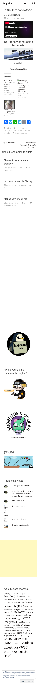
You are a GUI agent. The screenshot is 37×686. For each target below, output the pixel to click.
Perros (21, 633)
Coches (24, 128)
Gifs (12, 619)
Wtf (10, 651)
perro (11, 633)
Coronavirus (17, 603)
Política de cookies (8, 677)
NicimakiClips (21, 69)
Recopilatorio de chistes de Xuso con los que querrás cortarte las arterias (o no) (22, 493)
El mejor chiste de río (20, 525)
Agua (22, 594)
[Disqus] (18, 240)
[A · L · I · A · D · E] (10, 87)
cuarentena (8, 609)
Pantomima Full (22, 628)
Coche (19, 599)
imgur (22, 618)
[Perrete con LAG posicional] (9, 104)
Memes (11, 625)
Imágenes (13, 622)
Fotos (29, 612)
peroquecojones (18, 630)
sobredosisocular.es (18, 437)
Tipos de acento (8, 143)
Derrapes (7, 131)
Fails (20, 612)
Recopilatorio (14, 636)
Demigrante (20, 609)
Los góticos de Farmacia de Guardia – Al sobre (28, 145)
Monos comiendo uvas (15, 199)
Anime (18, 128)
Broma (22, 596)
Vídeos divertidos (24, 131)
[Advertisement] (18, 558)
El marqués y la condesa (21, 485)
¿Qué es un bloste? (19, 506)
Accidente (14, 594)
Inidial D (14, 131)
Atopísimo (8, 3)
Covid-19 (28, 607)
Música (21, 625)
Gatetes (14, 615)
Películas (8, 630)
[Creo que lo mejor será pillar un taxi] (23, 82)
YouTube (7, 133)
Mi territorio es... (18, 500)
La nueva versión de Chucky (18, 181)
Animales (11, 596)
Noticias (11, 628)
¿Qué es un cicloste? (19, 519)
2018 (7, 594)
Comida (7, 603)
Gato (22, 615)
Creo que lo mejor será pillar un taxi (21, 89)
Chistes (11, 599)
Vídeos (8, 128)
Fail (11, 612)
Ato (20, 168)
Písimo (21, 18)
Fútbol (7, 615)
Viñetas (17, 643)
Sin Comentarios (21, 133)
